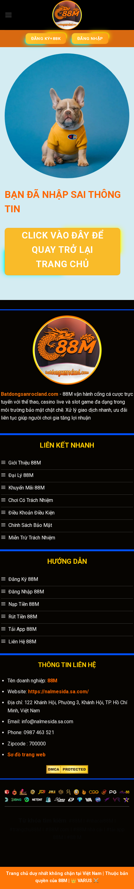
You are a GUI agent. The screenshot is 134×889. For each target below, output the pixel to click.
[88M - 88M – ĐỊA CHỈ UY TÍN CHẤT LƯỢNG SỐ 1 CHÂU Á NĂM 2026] (67, 15)
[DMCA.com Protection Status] (67, 769)
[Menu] (8, 14)
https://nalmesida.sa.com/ (58, 692)
